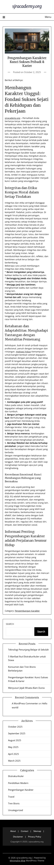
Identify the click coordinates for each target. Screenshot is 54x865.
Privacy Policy (34, 836)
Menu (48, 17)
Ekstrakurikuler (16, 776)
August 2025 (14, 740)
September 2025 (16, 733)
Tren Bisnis (14, 803)
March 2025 (14, 760)
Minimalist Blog (17, 860)
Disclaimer (18, 836)
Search (10, 623)
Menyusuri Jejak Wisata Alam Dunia (26, 687)
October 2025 (15, 726)
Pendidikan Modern (18, 782)
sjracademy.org (27, 6)
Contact (24, 831)
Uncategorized (15, 810)
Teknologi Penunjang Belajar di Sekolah (28, 649)
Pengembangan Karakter (27, 610)
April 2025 (13, 753)
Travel (11, 796)
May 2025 (13, 747)
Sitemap (37, 831)
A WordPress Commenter (25, 703)
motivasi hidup (23, 351)
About (13, 831)
